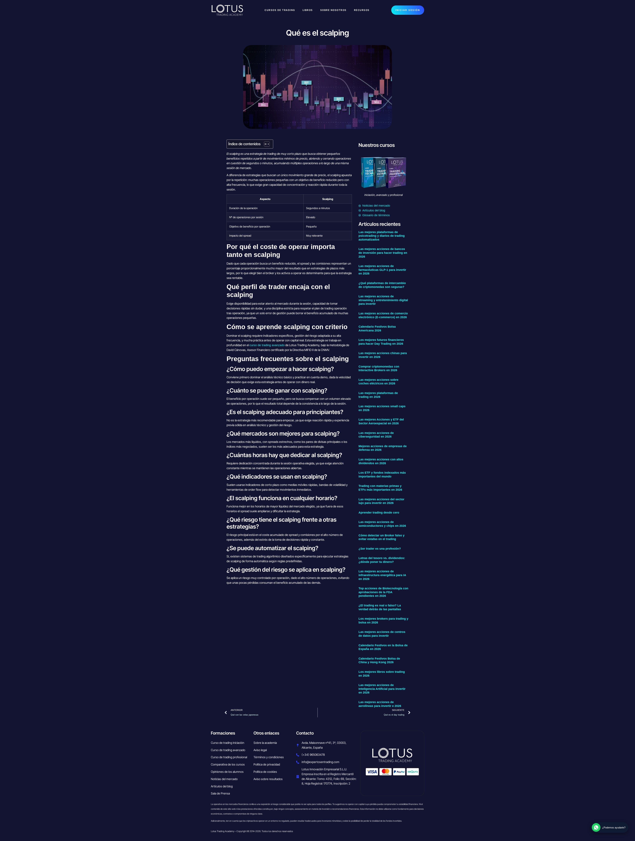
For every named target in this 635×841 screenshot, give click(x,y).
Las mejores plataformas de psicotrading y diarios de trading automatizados (382, 235)
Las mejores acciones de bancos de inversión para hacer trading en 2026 (383, 252)
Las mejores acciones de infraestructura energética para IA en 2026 (382, 575)
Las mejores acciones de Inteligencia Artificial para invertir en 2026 (382, 688)
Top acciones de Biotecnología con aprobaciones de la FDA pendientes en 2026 (383, 592)
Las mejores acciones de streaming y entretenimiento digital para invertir (383, 300)
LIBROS (308, 10)
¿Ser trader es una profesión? (380, 548)
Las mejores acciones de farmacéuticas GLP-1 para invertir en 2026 (382, 269)
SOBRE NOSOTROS (333, 10)
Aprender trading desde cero (379, 512)
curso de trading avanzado (267, 345)
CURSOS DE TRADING (280, 10)
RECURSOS (362, 10)
